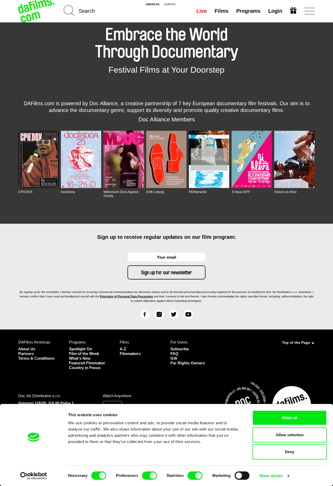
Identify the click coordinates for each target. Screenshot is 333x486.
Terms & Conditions (36, 358)
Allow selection (290, 435)
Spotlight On (80, 349)
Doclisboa (68, 192)
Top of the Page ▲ (298, 342)
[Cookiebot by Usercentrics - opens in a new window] (33, 476)
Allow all (289, 417)
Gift (173, 358)
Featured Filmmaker (87, 363)
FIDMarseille (198, 192)
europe (170, 4)
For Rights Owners (187, 363)
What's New (80, 358)
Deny (289, 452)
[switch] (149, 475)
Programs (248, 11)
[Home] (37, 11)
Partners (26, 353)
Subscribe (179, 349)
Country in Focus (84, 367)
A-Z (123, 349)
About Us (26, 349)
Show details (271, 475)
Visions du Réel (285, 192)
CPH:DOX (25, 192)
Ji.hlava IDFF (241, 192)
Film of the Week (84, 353)
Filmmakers (130, 353)
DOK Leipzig (155, 192)
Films (221, 11)
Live (201, 11)
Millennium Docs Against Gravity (121, 193)
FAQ (174, 353)
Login (275, 11)
